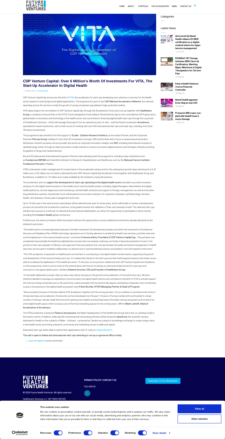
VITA (71, 97)
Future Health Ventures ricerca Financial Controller (187, 86)
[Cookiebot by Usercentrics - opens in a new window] (19, 433)
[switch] (88, 432)
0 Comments (42, 91)
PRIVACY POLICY (92, 380)
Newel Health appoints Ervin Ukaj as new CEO (186, 101)
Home (122, 6)
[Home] (36, 6)
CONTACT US (109, 380)
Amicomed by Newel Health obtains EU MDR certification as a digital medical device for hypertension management (188, 42)
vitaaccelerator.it (104, 330)
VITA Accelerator (160, 6)
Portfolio (143, 6)
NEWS (174, 6)
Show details (159, 433)
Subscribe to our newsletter (163, 381)
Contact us (185, 6)
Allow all (199, 408)
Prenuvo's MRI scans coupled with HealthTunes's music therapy (188, 116)
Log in (31, 340)
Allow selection (199, 419)
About (131, 6)
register (40, 340)
